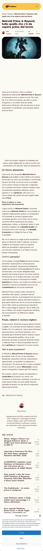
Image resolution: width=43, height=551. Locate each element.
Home (4, 14)
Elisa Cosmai (21, 411)
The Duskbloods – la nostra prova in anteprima (16, 489)
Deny (21, 538)
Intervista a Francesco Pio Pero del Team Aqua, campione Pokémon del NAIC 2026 (18, 453)
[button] (40, 516)
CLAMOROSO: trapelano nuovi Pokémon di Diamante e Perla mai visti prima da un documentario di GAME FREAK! (18, 465)
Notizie (10, 14)
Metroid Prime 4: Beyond (14, 395)
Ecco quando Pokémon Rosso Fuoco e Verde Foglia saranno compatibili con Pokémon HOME (16, 511)
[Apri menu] (37, 6)
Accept (21, 533)
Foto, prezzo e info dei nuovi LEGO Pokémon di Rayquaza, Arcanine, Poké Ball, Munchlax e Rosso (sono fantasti (18, 477)
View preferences (21, 544)
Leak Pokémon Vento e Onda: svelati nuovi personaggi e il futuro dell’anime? (17, 500)
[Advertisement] (21, 75)
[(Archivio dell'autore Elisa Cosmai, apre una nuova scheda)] (21, 407)
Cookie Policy (20, 548)
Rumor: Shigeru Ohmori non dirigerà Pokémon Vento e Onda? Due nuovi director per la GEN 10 (17, 442)
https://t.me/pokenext (32, 166)
